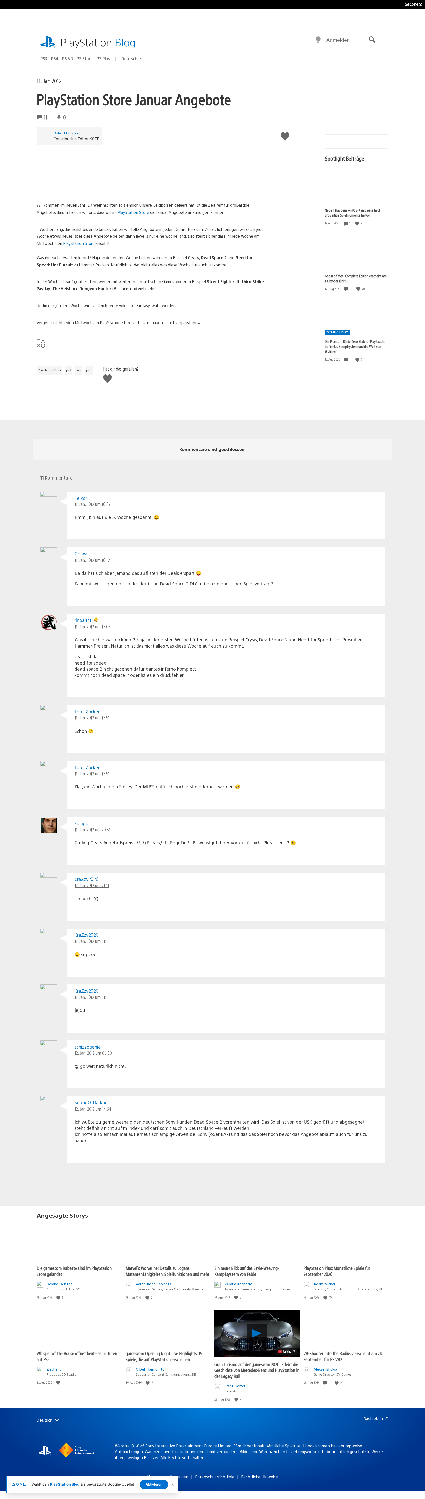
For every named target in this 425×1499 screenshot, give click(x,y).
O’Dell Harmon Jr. (150, 1369)
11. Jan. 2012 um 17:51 (92, 717)
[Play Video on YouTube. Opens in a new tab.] (286, 1351)
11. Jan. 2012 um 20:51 (92, 829)
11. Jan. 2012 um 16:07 (93, 504)
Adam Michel (324, 1284)
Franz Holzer (235, 1385)
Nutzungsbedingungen (167, 1476)
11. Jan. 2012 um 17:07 (92, 626)
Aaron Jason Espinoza (154, 1284)
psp (88, 370)
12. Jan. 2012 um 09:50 (93, 1053)
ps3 (68, 370)
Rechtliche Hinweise (259, 1476)
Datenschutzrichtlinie (214, 1476)
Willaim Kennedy (238, 1284)
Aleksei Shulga (325, 1369)
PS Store (85, 58)
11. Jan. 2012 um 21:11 (92, 885)
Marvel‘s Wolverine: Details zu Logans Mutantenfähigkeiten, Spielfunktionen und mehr (167, 1271)
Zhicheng (54, 1369)
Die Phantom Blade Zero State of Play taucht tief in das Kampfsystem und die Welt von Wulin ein (355, 346)
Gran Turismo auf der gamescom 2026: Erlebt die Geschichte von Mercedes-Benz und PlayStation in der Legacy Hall (256, 1370)
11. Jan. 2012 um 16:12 (92, 560)
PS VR (67, 58)
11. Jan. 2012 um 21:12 (92, 941)
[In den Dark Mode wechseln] (318, 39)
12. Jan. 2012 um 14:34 (93, 1109)
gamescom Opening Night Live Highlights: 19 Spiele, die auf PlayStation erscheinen (164, 1356)
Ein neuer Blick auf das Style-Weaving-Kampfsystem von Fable (246, 1271)
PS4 (54, 58)
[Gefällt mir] (357, 223)
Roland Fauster (65, 133)
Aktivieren (154, 1484)
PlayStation (98, 42)
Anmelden (338, 39)
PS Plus (103, 58)
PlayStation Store (133, 212)
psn (78, 370)
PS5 (43, 58)
